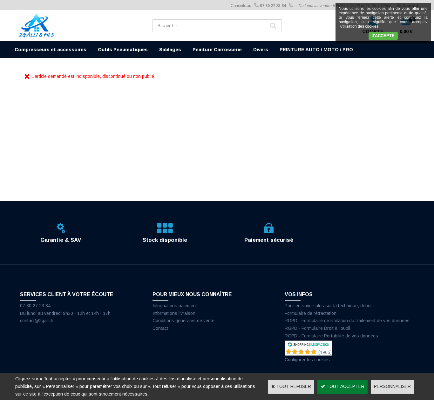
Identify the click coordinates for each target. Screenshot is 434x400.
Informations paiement (175, 305)
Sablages (170, 49)
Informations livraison (174, 313)
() (325, 352)
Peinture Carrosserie (217, 49)
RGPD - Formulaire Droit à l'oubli (317, 328)
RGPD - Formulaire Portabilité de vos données (331, 335)
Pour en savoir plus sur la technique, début (328, 305)
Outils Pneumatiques (123, 49)
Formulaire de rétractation (310, 313)
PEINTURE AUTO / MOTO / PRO (316, 49)
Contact (160, 328)
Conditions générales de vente (183, 320)
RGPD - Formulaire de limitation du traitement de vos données (347, 320)
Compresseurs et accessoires (50, 49)
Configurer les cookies (307, 359)
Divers (260, 49)
